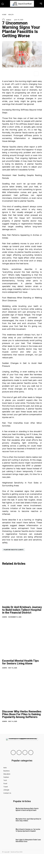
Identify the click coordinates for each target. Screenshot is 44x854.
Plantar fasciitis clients (12, 147)
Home (4, 14)
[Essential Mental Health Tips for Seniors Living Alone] (22, 639)
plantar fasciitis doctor (25, 221)
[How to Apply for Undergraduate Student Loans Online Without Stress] (8, 841)
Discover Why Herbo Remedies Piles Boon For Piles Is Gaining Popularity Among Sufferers (21, 714)
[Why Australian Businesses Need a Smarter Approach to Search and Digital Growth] (8, 809)
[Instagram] (19, 752)
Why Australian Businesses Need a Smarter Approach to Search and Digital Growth (27, 809)
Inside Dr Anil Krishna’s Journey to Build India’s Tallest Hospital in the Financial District (22, 609)
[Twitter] (25, 752)
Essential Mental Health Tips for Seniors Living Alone (20, 662)
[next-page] (7, 726)
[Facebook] (13, 752)
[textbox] (22, 312)
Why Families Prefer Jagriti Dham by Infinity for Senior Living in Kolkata (28, 820)
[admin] (4, 19)
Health (11, 14)
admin (8, 19)
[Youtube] (30, 752)
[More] (36, 74)
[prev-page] (3, 726)
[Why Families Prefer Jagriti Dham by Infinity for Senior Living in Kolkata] (8, 820)
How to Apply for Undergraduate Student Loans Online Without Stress (28, 840)
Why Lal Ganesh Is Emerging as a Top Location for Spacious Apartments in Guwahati (28, 830)
